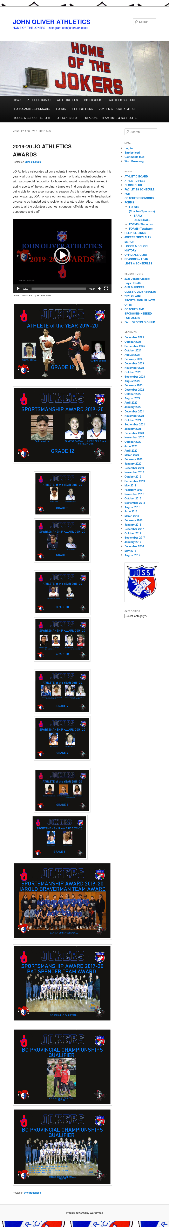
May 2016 (130, 551)
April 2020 (130, 450)
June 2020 (130, 446)
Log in (128, 148)
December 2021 (134, 411)
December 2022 (134, 389)
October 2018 (132, 498)
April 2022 (130, 402)
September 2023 (134, 376)
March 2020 (131, 455)
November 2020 (134, 437)
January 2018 (132, 524)
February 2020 (133, 459)
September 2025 (134, 346)
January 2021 (132, 429)
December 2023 (134, 363)
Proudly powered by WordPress (84, 1213)
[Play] (18, 288)
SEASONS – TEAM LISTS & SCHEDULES (111, 118)
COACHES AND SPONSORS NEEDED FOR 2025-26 (138, 313)
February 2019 (133, 490)
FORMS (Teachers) (141, 228)
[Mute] (99, 288)
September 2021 (134, 424)
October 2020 (132, 442)
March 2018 (131, 516)
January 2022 (132, 407)
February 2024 (133, 359)
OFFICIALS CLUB (68, 118)
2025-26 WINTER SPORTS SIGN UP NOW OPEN (139, 300)
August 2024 (132, 355)
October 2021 (132, 420)
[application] (62, 256)
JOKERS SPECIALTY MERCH (117, 109)
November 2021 (134, 416)
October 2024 (132, 350)
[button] (62, 256)
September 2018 (134, 503)
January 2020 (132, 463)
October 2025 (132, 342)
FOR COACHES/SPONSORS (32, 109)
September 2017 (134, 537)
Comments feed (134, 157)
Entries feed (132, 152)
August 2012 (132, 555)
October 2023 (132, 372)
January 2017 (132, 542)
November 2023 (134, 368)
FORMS (61, 109)
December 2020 (134, 433)
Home (17, 100)
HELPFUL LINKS (82, 109)
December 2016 (134, 546)
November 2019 (134, 472)
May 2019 (130, 485)
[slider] (59, 289)
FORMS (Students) (141, 224)
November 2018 (134, 494)
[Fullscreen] (106, 288)
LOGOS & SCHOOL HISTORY (32, 118)
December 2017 (134, 529)
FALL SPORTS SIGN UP (139, 322)
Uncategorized (32, 1192)
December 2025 (134, 337)
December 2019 (134, 468)
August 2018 (132, 507)
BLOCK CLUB (92, 100)
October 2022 (132, 394)
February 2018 (133, 520)
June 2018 (130, 511)
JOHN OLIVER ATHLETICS (51, 21)
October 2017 (132, 533)
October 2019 (132, 476)
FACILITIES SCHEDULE (122, 100)
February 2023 (133, 385)
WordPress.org (134, 161)
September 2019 (134, 481)
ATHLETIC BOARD (38, 100)
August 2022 (132, 398)
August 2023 (132, 381)
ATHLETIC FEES (67, 100)
